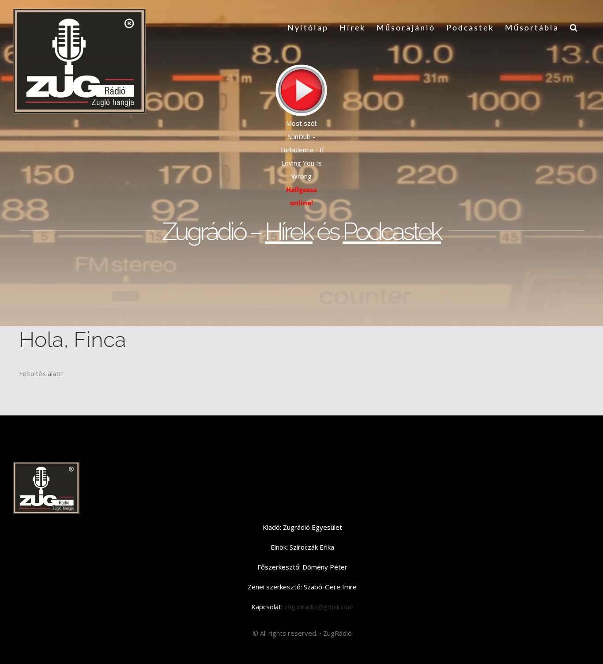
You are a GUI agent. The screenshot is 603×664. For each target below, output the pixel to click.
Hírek (289, 231)
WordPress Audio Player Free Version (301, 123)
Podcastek (392, 231)
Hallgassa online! (301, 196)
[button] (574, 27)
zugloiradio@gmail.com (318, 606)
